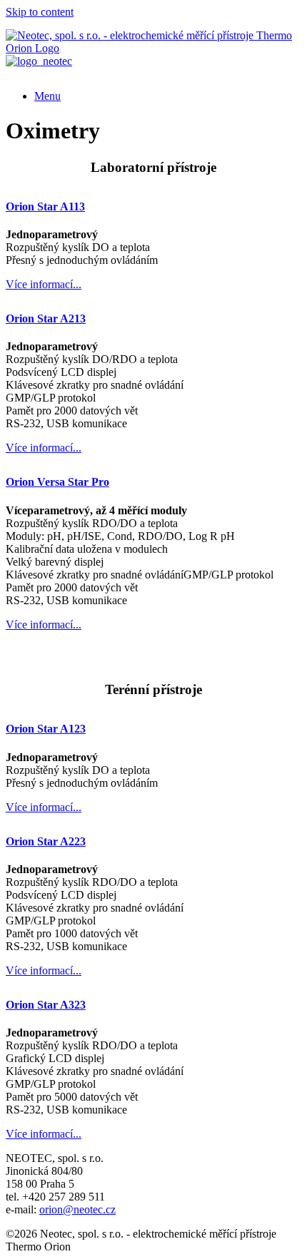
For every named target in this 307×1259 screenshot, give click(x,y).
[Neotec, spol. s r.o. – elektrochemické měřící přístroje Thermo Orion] (153, 48)
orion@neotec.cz (77, 1209)
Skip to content (40, 12)
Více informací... (43, 284)
